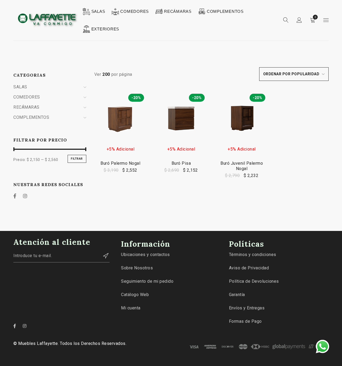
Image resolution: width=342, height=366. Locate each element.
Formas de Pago (245, 321)
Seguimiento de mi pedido (147, 281)
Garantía (237, 294)
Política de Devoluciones (254, 281)
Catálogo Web (135, 294)
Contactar (103, 255)
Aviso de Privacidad (249, 267)
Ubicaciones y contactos (145, 254)
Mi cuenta (131, 307)
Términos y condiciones (252, 254)
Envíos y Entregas (247, 307)
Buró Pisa (181, 163)
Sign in (299, 20)
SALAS (20, 86)
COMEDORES (26, 97)
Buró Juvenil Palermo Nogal (241, 166)
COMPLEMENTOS (31, 117)
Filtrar (77, 158)
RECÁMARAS (26, 107)
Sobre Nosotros (137, 267)
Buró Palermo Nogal (120, 163)
